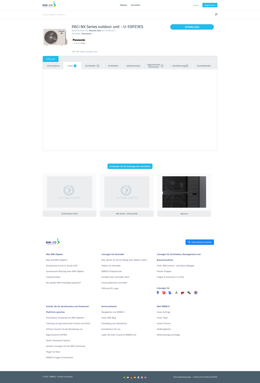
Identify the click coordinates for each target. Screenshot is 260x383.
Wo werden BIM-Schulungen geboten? (63, 282)
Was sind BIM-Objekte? (57, 260)
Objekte (123, 5)
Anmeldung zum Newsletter (114, 323)
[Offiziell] (50, 59)
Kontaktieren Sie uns (110, 329)
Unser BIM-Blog (108, 317)
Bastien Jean (95, 30)
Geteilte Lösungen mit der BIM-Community (65, 346)
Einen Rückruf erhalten (202, 242)
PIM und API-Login (110, 288)
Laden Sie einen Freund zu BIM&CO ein (118, 334)
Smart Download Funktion (58, 340)
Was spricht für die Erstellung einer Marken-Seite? (124, 260)
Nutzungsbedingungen (182, 377)
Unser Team (162, 317)
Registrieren (209, 5)
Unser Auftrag (163, 312)
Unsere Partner (164, 323)
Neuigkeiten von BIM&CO (112, 312)
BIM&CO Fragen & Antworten (59, 357)
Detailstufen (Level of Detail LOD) (61, 265)
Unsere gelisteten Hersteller (114, 282)
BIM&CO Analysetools (111, 271)
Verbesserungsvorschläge (168, 334)
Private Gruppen (164, 271)
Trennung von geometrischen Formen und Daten (68, 323)
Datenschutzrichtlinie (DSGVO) (205, 377)
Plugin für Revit (53, 351)
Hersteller (135, 5)
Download (192, 27)
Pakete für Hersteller (111, 265)
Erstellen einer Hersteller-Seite (115, 277)
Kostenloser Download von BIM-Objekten (65, 317)
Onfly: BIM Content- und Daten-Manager (175, 265)
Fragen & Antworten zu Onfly (170, 277)
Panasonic (87, 33)
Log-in (196, 5)
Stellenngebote (164, 329)
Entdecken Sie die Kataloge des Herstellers (130, 166)
